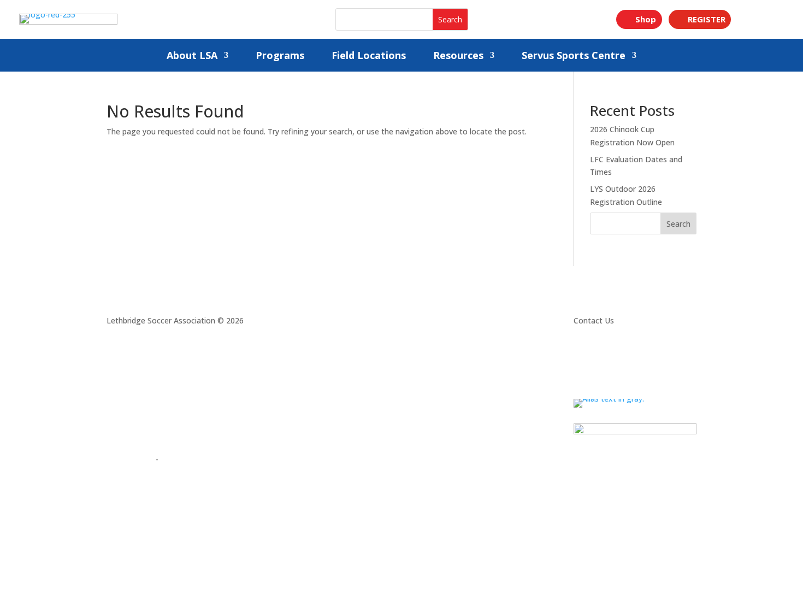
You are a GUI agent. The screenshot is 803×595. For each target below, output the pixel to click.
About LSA (192, 56)
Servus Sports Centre (573, 56)
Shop (645, 19)
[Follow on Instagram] (115, 428)
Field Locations (369, 56)
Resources (458, 56)
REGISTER (706, 19)
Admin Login (129, 459)
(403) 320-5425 (603, 362)
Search (678, 224)
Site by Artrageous (194, 459)
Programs (280, 56)
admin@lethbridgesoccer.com (629, 375)
